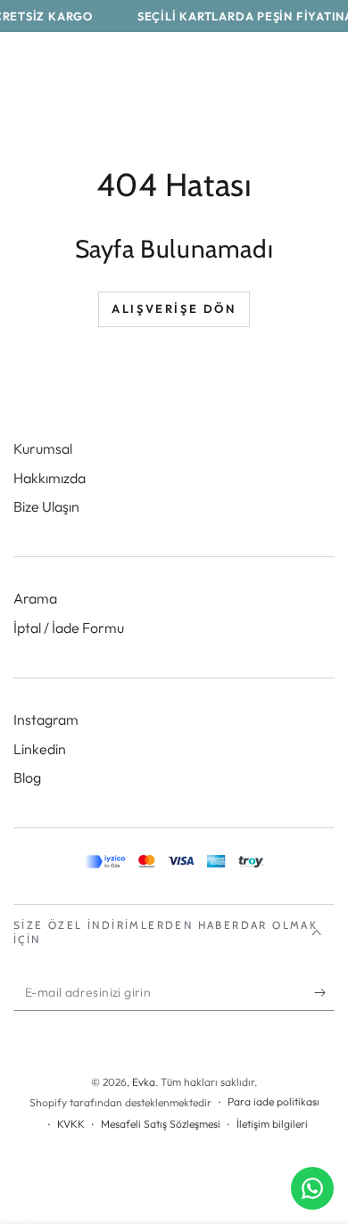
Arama (35, 598)
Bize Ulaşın (46, 506)
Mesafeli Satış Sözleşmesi (160, 1123)
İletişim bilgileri (272, 1123)
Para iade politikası (273, 1101)
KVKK (71, 1123)
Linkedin (39, 749)
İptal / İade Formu (68, 628)
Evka (143, 1081)
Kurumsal (42, 448)
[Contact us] (312, 1188)
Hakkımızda (49, 478)
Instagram (46, 719)
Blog (27, 777)
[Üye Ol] (324, 993)
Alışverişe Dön (174, 308)
